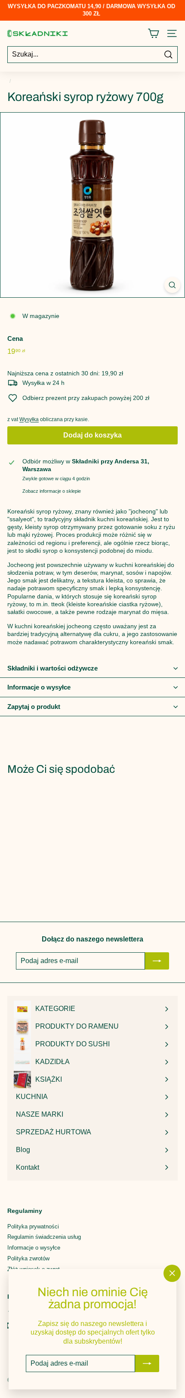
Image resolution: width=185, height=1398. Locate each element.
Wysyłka (29, 419)
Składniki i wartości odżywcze (52, 668)
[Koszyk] (153, 33)
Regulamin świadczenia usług (44, 1237)
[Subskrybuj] (147, 1363)
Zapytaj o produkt (33, 706)
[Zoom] (172, 285)
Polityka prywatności (33, 1226)
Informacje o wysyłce (39, 687)
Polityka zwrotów (28, 1258)
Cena (15, 338)
